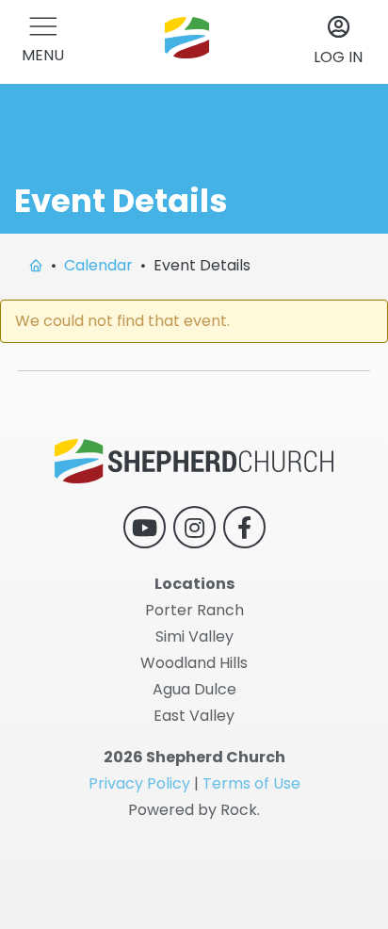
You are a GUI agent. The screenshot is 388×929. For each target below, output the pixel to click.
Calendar (98, 265)
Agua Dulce (194, 689)
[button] (43, 41)
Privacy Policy (139, 783)
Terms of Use (251, 783)
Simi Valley (194, 636)
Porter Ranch (194, 610)
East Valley (194, 715)
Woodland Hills (194, 663)
